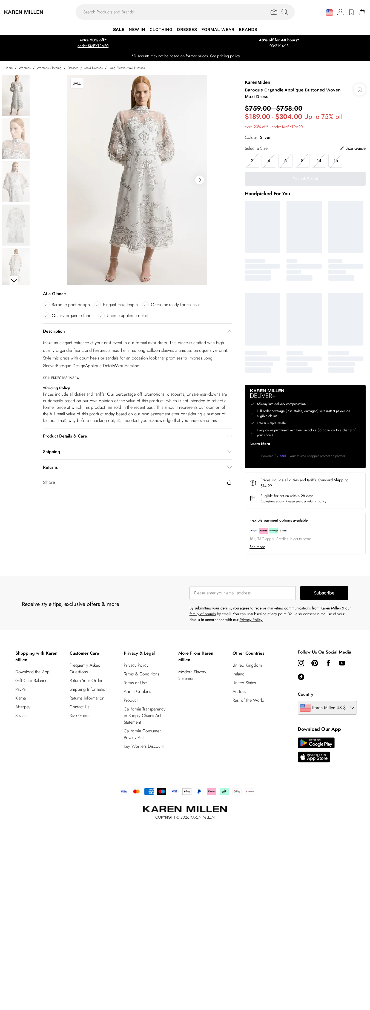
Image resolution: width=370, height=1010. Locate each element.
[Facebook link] (328, 663)
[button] (329, 12)
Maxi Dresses (93, 67)
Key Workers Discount (144, 746)
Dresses (73, 67)
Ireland (239, 674)
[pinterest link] (314, 663)
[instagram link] (301, 663)
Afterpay (22, 707)
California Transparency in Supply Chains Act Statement (144, 715)
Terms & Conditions (141, 674)
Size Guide (80, 715)
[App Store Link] (316, 749)
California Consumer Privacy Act (142, 734)
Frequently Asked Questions (85, 668)
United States (244, 683)
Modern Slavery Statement (192, 675)
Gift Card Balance (31, 680)
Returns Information (87, 698)
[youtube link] (342, 663)
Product (131, 700)
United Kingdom (247, 665)
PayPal (20, 689)
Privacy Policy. (251, 619)
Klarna (20, 698)
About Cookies (137, 691)
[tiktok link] (301, 677)
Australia (240, 691)
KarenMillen (257, 82)
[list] (137, 180)
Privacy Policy (136, 665)
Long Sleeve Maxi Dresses (127, 67)
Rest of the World (248, 700)
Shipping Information (89, 689)
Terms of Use (135, 683)
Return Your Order (86, 680)
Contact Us (79, 707)
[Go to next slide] (199, 179)
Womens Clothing (49, 67)
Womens (25, 67)
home (8, 67)
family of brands (203, 614)
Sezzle (21, 715)
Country (305, 694)
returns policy (316, 501)
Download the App (32, 672)
